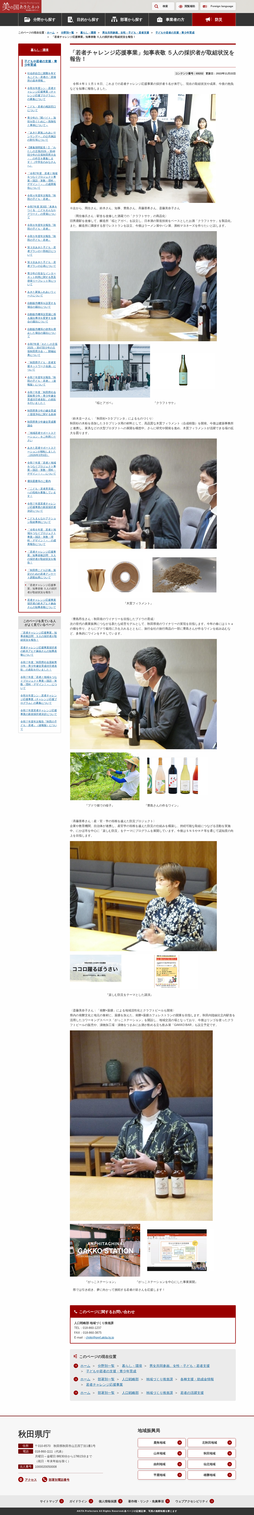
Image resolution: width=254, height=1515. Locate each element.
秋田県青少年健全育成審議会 (41, 423)
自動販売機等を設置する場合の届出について (41, 305)
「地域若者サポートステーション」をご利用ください (41, 436)
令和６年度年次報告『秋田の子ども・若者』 (41, 227)
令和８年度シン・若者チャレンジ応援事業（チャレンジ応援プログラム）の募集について (41, 94)
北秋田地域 (209, 1442)
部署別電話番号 (59, 1479)
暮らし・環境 (88, 32)
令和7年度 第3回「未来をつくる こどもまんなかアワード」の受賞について (42, 212)
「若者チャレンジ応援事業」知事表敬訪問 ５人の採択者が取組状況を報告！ (41, 557)
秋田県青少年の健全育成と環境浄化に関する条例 (41, 412)
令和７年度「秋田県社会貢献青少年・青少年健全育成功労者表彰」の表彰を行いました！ (41, 398)
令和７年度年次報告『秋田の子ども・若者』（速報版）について (41, 381)
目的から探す (88, 19)
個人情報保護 (108, 1501)
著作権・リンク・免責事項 (146, 1501)
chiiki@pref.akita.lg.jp (100, 1337)
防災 (218, 19)
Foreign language (222, 6)
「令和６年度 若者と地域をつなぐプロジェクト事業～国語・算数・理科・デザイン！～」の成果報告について (41, 537)
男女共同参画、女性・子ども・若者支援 (125, 32)
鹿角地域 (159, 1442)
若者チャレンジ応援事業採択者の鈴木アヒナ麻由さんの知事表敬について (41, 603)
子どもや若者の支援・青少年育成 (174, 32)
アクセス (31, 1479)
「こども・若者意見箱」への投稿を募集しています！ (41, 492)
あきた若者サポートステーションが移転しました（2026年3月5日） (41, 451)
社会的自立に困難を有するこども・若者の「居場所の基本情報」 (41, 77)
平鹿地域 (159, 1475)
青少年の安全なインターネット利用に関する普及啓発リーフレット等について (41, 279)
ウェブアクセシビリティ (191, 1501)
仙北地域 (210, 1464)
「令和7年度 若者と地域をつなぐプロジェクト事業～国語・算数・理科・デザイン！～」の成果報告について (42, 180)
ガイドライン (78, 1501)
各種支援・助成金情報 (197, 1379)
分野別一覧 (67, 32)
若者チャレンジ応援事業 (104, 1385)
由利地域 (159, 1464)
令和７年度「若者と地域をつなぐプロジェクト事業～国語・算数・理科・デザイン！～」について (41, 468)
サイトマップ (49, 1501)
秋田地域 (210, 1453)
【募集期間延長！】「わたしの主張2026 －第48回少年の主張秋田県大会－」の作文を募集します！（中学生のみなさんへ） (41, 156)
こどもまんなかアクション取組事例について (41, 520)
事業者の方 (175, 19)
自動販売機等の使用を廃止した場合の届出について (41, 333)
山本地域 (159, 1453)
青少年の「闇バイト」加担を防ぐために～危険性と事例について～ (41, 121)
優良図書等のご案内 (39, 481)
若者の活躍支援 (192, 1393)
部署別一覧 (106, 1379)
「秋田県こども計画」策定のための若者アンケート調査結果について (41, 574)
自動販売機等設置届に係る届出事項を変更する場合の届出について (41, 318)
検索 (165, 6)
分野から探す (44, 19)
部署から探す (131, 19)
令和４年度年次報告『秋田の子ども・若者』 (41, 197)
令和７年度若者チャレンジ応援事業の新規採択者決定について (41, 507)
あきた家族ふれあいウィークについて (41, 293)
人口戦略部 (130, 1379)
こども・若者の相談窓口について (41, 108)
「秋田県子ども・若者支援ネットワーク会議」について (41, 366)
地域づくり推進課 (159, 1379)
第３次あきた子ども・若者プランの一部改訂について (41, 251)
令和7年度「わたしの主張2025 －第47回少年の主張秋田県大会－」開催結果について (42, 349)
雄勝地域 (210, 1475)
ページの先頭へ (243, 1507)
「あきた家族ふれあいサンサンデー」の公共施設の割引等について (41, 136)
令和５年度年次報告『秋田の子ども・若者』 (41, 238)
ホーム (51, 32)
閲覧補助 (190, 6)
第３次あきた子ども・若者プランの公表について (41, 264)
